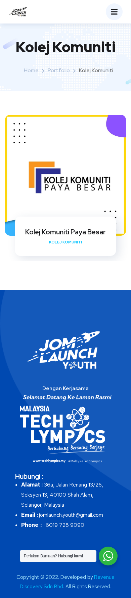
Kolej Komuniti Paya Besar (65, 232)
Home (31, 70)
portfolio (59, 70)
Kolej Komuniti (65, 242)
